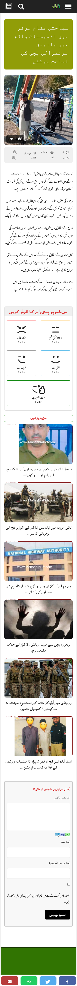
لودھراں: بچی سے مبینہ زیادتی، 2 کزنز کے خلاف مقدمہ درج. (38, 647)
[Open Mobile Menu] (68, 6)
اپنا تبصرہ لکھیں (62, 797)
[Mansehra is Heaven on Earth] (56, 6)
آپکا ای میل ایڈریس (59, 863)
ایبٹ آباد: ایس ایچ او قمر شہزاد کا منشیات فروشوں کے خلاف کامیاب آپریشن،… (39, 764)
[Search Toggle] (21, 6)
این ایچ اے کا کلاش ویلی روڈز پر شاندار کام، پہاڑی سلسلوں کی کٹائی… (38, 589)
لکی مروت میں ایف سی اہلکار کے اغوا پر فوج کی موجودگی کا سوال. (38, 530)
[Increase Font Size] (15, 152)
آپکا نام (65, 842)
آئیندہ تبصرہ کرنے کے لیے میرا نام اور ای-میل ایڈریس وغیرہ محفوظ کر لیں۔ (38, 898)
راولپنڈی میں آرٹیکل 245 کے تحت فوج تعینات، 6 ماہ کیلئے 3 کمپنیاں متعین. (38, 706)
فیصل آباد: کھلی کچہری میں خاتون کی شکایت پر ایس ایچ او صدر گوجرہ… (38, 472)
